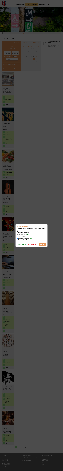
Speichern (42, 244)
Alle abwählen (32, 244)
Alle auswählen (22, 244)
